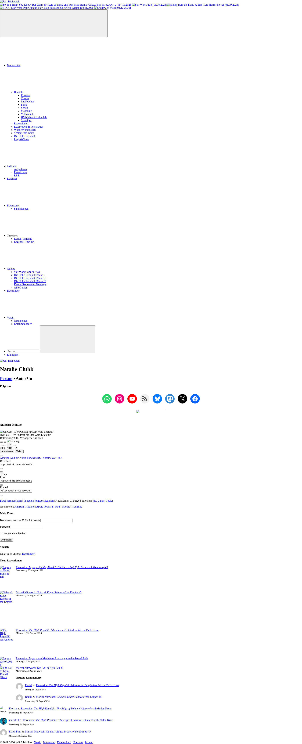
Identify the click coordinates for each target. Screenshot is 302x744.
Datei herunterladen (11, 500)
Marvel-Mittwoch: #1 (39, 667)
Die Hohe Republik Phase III (30, 281)
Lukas (101, 500)
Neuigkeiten (20, 320)
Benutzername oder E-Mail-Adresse (20, 520)
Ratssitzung (20, 172)
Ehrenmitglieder (23, 323)
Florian (13, 708)
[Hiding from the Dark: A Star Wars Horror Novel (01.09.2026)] (203, 4)
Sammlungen (21, 208)
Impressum (49, 742)
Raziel (28, 685)
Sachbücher (27, 101)
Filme (24, 104)
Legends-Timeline (24, 241)
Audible (14, 457)
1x (9, 444)
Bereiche (19, 92)
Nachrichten (13, 65)
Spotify (47, 457)
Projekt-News (21, 139)
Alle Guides (20, 287)
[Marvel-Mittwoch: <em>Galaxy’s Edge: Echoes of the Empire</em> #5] (6, 610)
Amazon (5, 457)
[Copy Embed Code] (1, 495)
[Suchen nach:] (23, 351)
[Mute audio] (1, 445)
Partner (89, 742)
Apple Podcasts (28, 457)
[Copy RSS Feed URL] (1, 468)
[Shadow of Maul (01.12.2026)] (112, 7)
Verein (10, 317)
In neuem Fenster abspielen (39, 500)
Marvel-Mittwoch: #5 (48, 592)
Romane (25, 95)
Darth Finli (15, 731)
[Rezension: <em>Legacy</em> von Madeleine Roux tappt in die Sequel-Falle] (6, 661)
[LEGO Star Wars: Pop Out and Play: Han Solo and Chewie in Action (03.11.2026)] (47, 7)
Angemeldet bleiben (14, 533)
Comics (25, 98)
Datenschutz (64, 742)
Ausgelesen (20, 169)
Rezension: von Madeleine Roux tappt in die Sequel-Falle (52, 658)
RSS (16, 175)
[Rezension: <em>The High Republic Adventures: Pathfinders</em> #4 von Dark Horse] (6, 643)
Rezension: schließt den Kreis (66, 708)
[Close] (1, 455)
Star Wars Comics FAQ (27, 271)
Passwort (5, 526)
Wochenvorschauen (25, 129)
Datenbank (13, 205)
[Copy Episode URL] (1, 485)
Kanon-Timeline (23, 238)
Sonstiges (26, 120)
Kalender (12, 178)
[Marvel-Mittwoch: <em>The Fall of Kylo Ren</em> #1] (6, 680)
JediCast (11, 166)
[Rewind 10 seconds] (4, 445)
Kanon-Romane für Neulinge (30, 284)
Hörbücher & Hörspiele (34, 117)
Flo (94, 500)
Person (6, 378)
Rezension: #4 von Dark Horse (57, 630)
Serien (24, 107)
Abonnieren (7, 451)
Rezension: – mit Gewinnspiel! (62, 567)
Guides (11, 268)
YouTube (57, 457)
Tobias (109, 500)
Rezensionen (21, 123)
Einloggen (12, 354)
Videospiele (27, 114)
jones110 (14, 720)
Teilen (19, 451)
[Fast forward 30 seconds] (14, 445)
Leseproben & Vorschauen (28, 126)
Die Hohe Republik (25, 136)
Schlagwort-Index (24, 132)
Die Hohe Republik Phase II (29, 278)
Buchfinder (13, 290)
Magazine (26, 110)
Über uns (78, 742)
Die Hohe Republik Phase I (29, 274)
